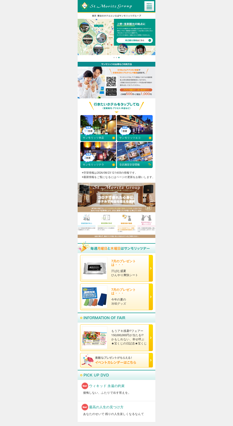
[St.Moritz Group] (117, 6)
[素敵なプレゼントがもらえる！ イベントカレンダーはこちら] (116, 360)
